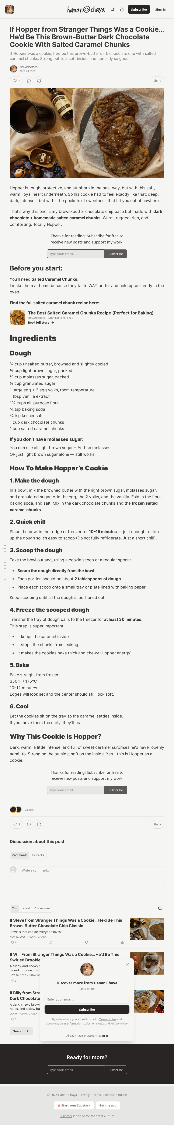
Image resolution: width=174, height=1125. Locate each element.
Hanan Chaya (29, 66)
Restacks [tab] (38, 855)
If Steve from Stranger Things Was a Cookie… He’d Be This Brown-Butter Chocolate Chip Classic (66, 923)
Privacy (85, 1095)
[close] (127, 964)
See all (18, 1031)
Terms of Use (107, 1019)
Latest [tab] (25, 908)
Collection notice (115, 1095)
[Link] (3, 268)
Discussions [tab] (42, 908)
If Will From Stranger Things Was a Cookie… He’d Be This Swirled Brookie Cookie (64, 957)
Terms (96, 1095)
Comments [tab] (19, 855)
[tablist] (28, 855)
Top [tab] (14, 908)
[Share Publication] (122, 9)
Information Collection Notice (85, 1023)
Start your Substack (75, 1105)
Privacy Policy (119, 1023)
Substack (66, 1116)
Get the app (107, 1105)
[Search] (112, 9)
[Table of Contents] (5, 562)
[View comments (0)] (29, 80)
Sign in (160, 9)
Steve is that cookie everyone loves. (36, 932)
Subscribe (139, 9)
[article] (87, 931)
